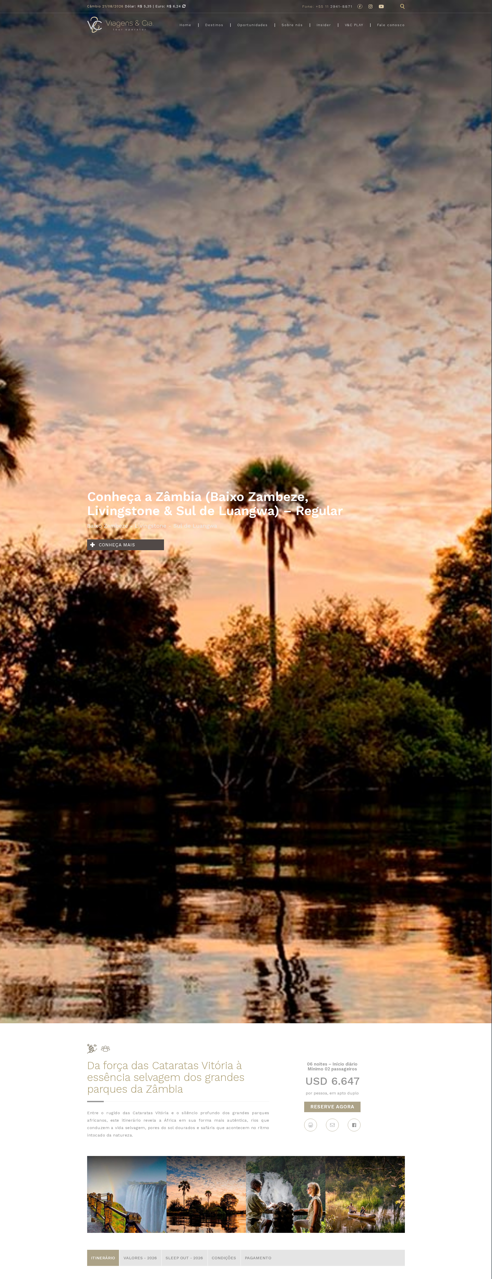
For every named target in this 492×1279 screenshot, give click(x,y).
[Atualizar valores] (184, 6)
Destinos (214, 25)
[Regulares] (105, 1048)
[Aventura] (92, 1048)
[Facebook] (359, 6)
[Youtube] (381, 6)
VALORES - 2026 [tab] (140, 1257)
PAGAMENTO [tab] (258, 1257)
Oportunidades (252, 25)
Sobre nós (292, 25)
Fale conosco (391, 25)
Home (185, 25)
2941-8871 (327, 6)
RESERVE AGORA (332, 1107)
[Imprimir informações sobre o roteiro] (310, 1125)
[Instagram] (370, 6)
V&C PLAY (354, 25)
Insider (324, 25)
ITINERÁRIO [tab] (103, 1257)
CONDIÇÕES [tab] (224, 1257)
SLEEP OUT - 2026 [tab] (184, 1257)
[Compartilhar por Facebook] (354, 1125)
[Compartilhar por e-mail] (332, 1125)
